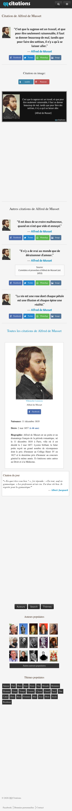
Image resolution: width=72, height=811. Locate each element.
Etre (26, 686)
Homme (6, 691)
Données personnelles (24, 807)
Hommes (55, 686)
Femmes (26, 696)
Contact (40, 807)
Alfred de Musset (41, 51)
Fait (13, 686)
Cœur (5, 696)
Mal (35, 696)
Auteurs (21, 606)
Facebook (7, 807)
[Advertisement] (36, 163)
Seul (54, 691)
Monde (45, 686)
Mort (47, 696)
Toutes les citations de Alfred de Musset (34, 330)
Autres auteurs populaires (34, 665)
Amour (6, 686)
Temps (22, 691)
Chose (39, 691)
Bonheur (7, 702)
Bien (19, 686)
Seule (54, 696)
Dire (60, 691)
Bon (19, 696)
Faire (32, 686)
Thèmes (47, 606)
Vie (38, 686)
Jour (41, 696)
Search (34, 606)
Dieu (12, 696)
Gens (14, 691)
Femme (30, 691)
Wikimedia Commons (34, 401)
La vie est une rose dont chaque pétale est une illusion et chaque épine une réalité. (40, 300)
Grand (47, 691)
